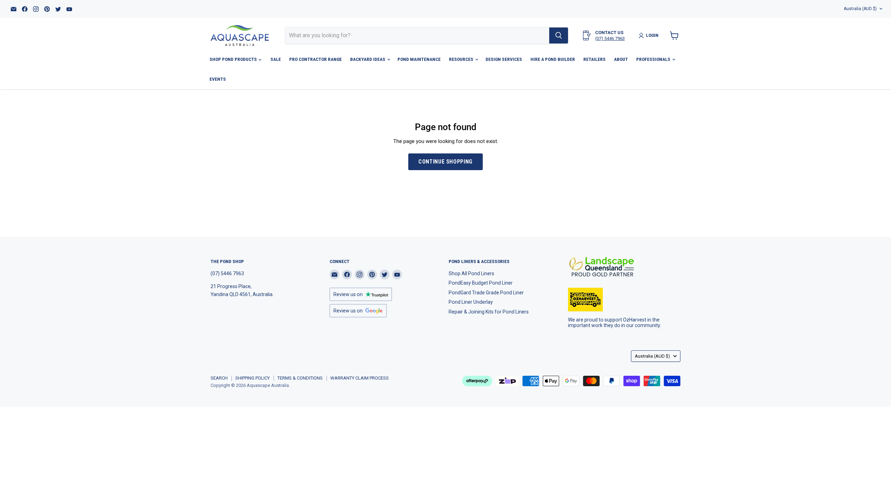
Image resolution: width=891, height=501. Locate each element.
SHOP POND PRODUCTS (234, 59)
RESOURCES (461, 59)
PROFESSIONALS (653, 59)
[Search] (558, 35)
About (621, 59)
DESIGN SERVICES (504, 59)
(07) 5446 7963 (610, 38)
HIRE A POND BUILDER (552, 59)
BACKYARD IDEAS (368, 59)
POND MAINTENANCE (419, 59)
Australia (860, 8)
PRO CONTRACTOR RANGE (315, 59)
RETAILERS (594, 59)
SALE (275, 59)
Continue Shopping (445, 161)
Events (218, 79)
